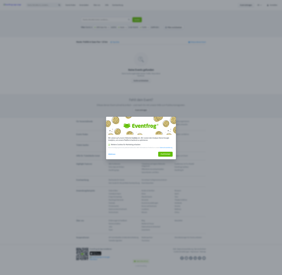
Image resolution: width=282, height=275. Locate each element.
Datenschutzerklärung (166, 148)
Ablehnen (111, 154)
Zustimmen (165, 154)
